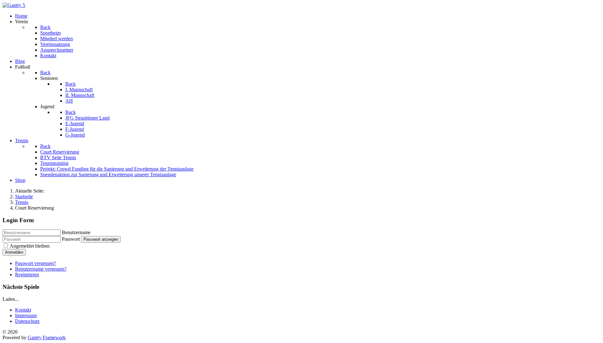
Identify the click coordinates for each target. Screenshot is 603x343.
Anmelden (14, 252)
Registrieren (27, 274)
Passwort (71, 239)
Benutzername (76, 232)
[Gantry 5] (14, 5)
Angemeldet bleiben (30, 246)
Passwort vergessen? (35, 263)
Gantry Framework (47, 337)
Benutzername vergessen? (41, 269)
